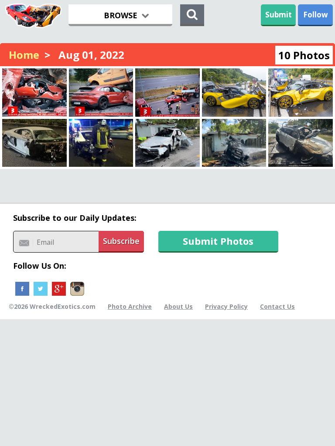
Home (24, 54)
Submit (278, 15)
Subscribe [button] (121, 241)
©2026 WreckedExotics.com (52, 306)
